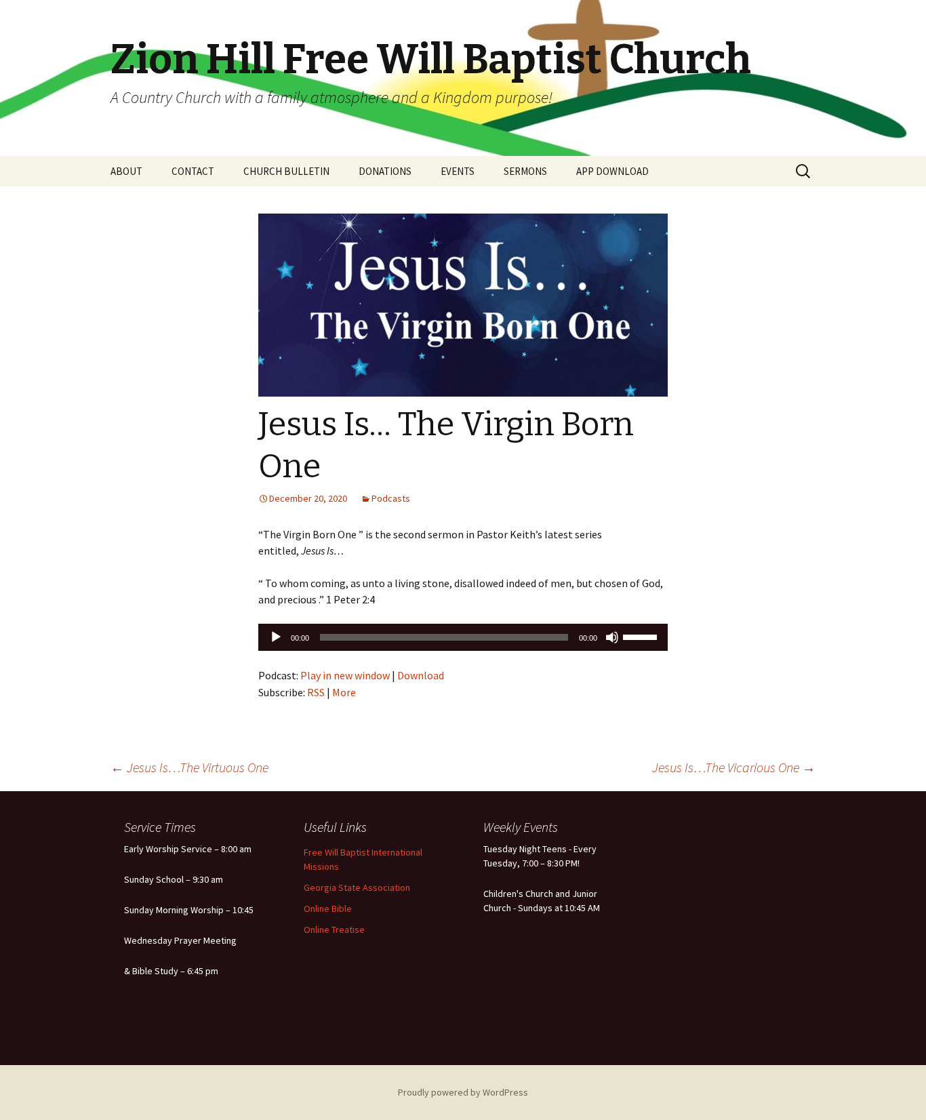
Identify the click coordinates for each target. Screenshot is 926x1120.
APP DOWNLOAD (612, 171)
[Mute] (612, 637)
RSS (316, 692)
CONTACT (193, 171)
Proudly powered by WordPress (463, 1092)
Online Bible (328, 908)
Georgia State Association (357, 887)
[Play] (276, 637)
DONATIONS (385, 171)
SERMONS (525, 171)
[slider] (642, 636)
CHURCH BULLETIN (286, 171)
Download (420, 675)
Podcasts (390, 498)
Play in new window (345, 675)
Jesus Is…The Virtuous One (189, 767)
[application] (463, 637)
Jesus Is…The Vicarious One (734, 767)
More (344, 692)
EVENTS (458, 171)
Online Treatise (334, 929)
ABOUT (126, 171)
